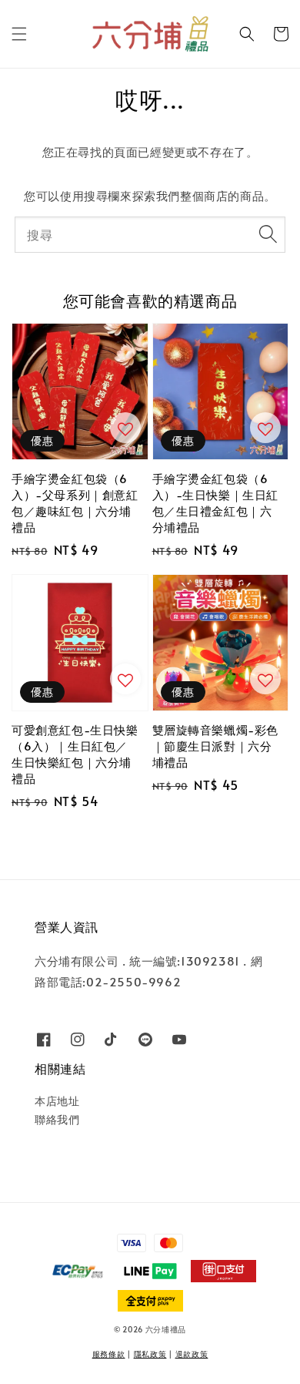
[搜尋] (268, 234)
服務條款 (108, 1354)
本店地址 (57, 1100)
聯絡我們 (57, 1119)
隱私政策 (150, 1354)
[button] (19, 34)
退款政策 (191, 1354)
